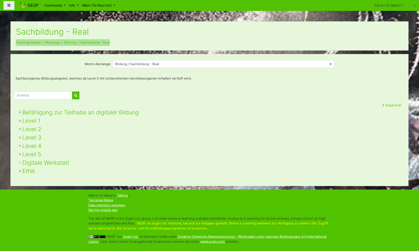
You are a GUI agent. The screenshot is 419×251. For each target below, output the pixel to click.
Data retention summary (106, 205)
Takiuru (408, 5)
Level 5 (31, 154)
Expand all (393, 105)
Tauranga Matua (28, 42)
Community (54, 5)
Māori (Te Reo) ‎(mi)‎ (97, 5)
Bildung (70, 42)
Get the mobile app (103, 210)
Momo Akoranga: (98, 64)
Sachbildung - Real (95, 42)
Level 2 (31, 129)
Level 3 (31, 137)
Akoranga (52, 42)
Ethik (28, 171)
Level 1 (31, 120)
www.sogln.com (212, 241)
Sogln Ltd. (131, 236)
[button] (409, 230)
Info (72, 5)
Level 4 (31, 145)
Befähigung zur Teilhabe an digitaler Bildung (80, 112)
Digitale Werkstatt (45, 162)
